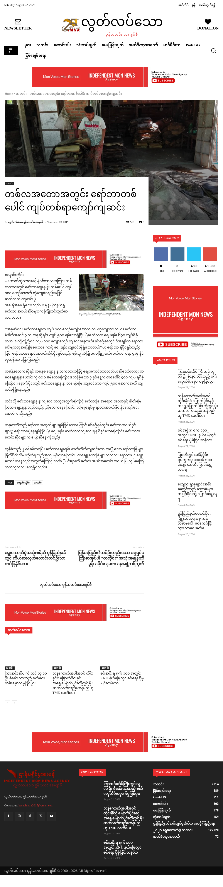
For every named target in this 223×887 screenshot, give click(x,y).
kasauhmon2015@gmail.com (36, 805)
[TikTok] (30, 816)
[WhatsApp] (39, 526)
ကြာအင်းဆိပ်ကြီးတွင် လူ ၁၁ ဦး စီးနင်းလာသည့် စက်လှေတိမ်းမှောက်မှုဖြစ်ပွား (26, 678)
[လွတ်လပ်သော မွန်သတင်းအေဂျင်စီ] (22, 585)
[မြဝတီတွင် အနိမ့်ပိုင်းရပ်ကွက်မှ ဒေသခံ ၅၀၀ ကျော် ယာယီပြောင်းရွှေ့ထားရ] (164, 460)
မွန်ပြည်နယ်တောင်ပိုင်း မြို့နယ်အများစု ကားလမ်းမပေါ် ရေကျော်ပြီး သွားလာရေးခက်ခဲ (195, 521)
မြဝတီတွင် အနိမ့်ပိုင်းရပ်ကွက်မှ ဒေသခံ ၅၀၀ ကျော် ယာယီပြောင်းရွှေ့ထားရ (195, 462)
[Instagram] (19, 816)
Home (9, 94)
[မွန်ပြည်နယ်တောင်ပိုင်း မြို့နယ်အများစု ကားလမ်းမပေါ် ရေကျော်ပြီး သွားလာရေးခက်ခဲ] (164, 519)
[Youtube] (51, 816)
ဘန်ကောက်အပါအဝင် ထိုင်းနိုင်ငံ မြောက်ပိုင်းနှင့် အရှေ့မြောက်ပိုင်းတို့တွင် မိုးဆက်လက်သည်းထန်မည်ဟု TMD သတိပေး (72, 683)
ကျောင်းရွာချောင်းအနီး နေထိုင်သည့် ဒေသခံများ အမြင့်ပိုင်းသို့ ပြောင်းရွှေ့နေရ (197, 492)
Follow (177, 249)
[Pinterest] (29, 526)
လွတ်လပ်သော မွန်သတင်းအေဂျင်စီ (25, 222)
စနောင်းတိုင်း (23, 482)
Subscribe (210, 249)
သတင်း (21, 94)
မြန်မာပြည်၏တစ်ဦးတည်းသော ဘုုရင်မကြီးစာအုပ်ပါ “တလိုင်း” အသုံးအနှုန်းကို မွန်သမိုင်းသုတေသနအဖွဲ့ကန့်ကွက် (111, 558)
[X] (19, 526)
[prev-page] (7, 703)
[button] (213, 50)
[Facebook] (9, 526)
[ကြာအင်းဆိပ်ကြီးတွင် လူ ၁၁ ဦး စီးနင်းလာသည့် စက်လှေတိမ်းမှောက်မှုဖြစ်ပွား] (27, 654)
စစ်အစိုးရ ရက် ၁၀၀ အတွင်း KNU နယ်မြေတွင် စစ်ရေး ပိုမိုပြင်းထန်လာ (122, 678)
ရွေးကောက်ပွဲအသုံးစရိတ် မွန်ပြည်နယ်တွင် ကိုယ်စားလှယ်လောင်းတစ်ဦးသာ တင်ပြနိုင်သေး (35, 558)
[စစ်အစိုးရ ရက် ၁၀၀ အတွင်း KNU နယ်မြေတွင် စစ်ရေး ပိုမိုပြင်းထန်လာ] (122, 654)
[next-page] (14, 703)
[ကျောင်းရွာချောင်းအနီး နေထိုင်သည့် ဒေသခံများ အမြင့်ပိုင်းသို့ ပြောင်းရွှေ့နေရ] (164, 490)
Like (161, 249)
